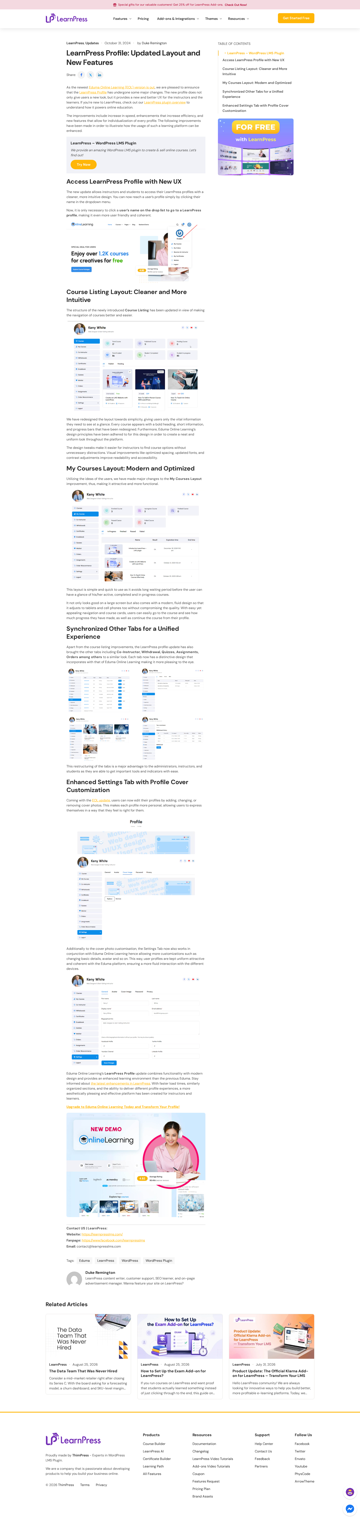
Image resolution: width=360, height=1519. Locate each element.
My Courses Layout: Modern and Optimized (256, 83)
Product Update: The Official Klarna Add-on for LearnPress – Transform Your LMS (270, 1373)
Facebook (302, 1444)
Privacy (101, 1485)
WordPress (130, 1260)
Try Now (83, 164)
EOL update (101, 800)
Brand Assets (202, 1496)
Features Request (206, 1481)
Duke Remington (154, 43)
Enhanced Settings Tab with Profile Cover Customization (255, 108)
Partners (261, 1466)
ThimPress (80, 1455)
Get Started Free (296, 18)
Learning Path (153, 1466)
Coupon (198, 1474)
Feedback (262, 1459)
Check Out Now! (236, 5)
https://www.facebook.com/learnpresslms (113, 1240)
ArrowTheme (304, 1481)
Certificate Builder (157, 1459)
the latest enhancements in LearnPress (120, 1083)
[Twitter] (90, 75)
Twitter (300, 1451)
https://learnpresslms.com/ (102, 1234)
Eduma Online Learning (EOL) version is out (122, 87)
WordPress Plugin (159, 1260)
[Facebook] (81, 75)
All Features (152, 1474)
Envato (300, 1459)
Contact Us (263, 1451)
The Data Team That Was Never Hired (83, 1371)
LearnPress (75, 43)
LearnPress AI (153, 1451)
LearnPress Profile (93, 92)
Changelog (200, 1451)
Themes (211, 18)
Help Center (264, 1444)
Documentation (204, 1444)
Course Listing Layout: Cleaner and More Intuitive (254, 71)
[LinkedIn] (99, 75)
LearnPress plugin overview (165, 102)
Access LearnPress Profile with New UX (253, 60)
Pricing (143, 18)
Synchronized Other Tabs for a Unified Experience (252, 94)
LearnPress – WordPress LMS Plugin (255, 53)
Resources (236, 18)
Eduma (84, 1260)
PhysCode (302, 1474)
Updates (92, 43)
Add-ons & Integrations (176, 18)
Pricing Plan (201, 1489)
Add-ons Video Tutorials (211, 1466)
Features (120, 18)
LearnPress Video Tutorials (212, 1459)
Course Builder (154, 1444)
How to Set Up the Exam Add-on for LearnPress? (173, 1373)
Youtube (301, 1466)
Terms (85, 1485)
